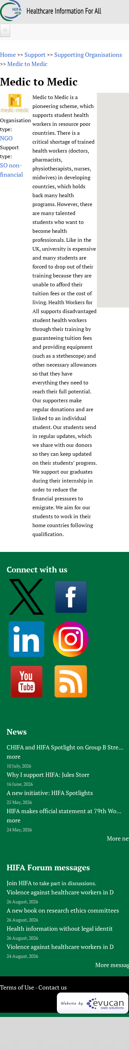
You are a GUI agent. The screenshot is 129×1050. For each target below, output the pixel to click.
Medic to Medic (27, 64)
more (14, 756)
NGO (6, 138)
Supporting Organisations (88, 54)
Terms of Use (17, 987)
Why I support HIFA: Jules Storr (48, 774)
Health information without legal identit (60, 928)
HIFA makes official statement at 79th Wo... (64, 811)
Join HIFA (19, 883)
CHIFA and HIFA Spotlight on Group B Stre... (65, 747)
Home (8, 54)
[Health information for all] (64, 12)
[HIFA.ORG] (11, 19)
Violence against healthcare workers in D (60, 892)
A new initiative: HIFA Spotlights (50, 793)
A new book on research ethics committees (63, 910)
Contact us (52, 987)
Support (35, 54)
